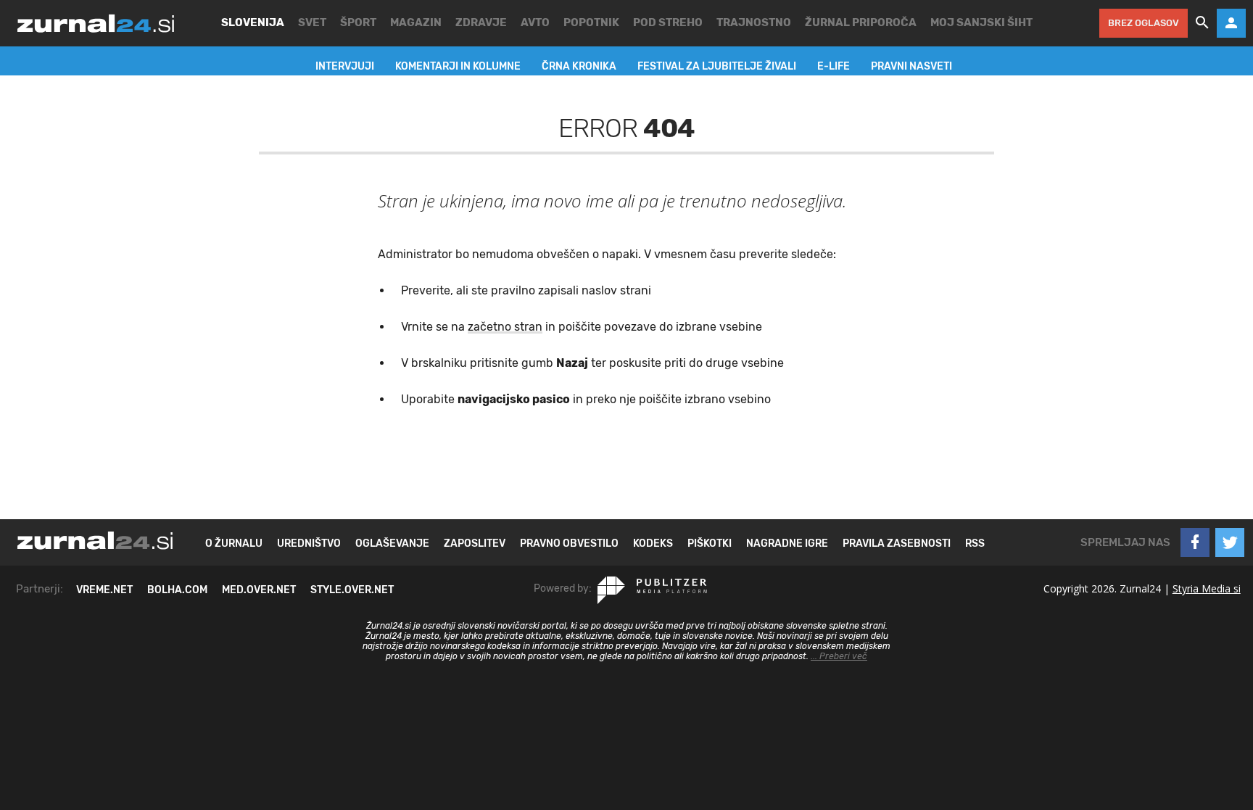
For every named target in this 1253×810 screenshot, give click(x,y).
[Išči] (1202, 23)
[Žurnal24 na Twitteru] (1229, 542)
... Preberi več (839, 656)
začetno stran (505, 327)
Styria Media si (1207, 588)
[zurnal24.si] (95, 23)
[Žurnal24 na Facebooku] (1194, 542)
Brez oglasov (1143, 22)
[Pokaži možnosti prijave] (1231, 23)
